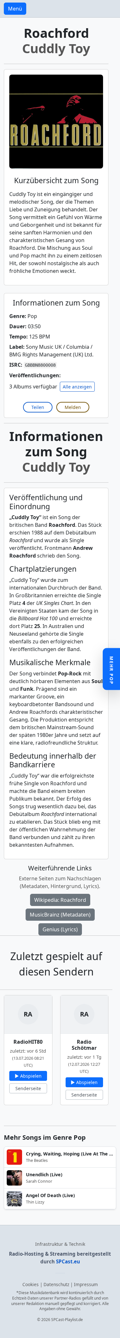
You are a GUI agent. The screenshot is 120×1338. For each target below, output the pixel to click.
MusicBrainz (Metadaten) (60, 914)
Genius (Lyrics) (60, 929)
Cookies (30, 1284)
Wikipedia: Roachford (60, 899)
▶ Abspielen (28, 1076)
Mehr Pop (111, 670)
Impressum (86, 1284)
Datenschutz (56, 1284)
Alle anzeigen (77, 387)
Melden (73, 407)
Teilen (37, 407)
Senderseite (28, 1088)
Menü (15, 8)
